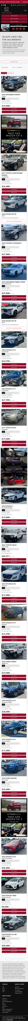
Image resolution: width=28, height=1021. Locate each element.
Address (14, 5)
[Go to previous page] (5, 959)
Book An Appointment (7, 1009)
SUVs (3, 988)
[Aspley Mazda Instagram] (3, 5)
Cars (3, 987)
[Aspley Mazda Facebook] (2, 5)
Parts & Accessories (19, 988)
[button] (25, 10)
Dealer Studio (10, 1019)
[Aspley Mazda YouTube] (5, 5)
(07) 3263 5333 (22, 5)
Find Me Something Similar (14, 221)
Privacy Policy (5, 1012)
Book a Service (14, 15)
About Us (4, 998)
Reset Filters (4, 73)
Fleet (3, 1003)
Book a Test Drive (14, 18)
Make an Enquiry (14, 21)
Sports (3, 990)
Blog (3, 1007)
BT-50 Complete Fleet (7, 1001)
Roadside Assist (18, 993)
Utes (3, 991)
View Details (14, 109)
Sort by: (14, 67)
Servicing (17, 987)
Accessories (17, 990)
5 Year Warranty (18, 991)
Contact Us (4, 1006)
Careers (4, 1004)
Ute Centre (4, 1000)
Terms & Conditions (6, 1010)
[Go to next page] (22, 959)
